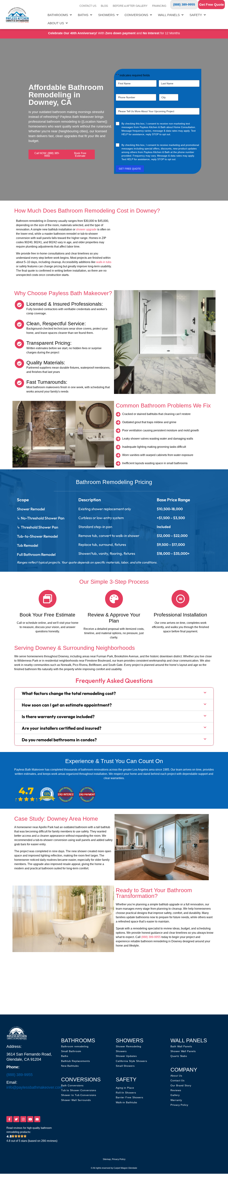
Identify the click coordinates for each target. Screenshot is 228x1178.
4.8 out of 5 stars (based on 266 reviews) (31, 1140)
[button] (114, 693)
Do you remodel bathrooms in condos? (59, 739)
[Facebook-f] (9, 1119)
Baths (83, 15)
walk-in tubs (103, 262)
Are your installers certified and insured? (61, 728)
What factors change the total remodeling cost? (69, 693)
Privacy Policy (118, 1159)
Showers (106, 15)
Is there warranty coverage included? (58, 716)
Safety (196, 15)
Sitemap (107, 1159)
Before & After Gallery (130, 5)
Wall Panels (169, 15)
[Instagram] (23, 1119)
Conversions (136, 15)
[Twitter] (16, 1119)
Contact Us (87, 5)
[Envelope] (37, 1119)
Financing (159, 5)
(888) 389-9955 (184, 4)
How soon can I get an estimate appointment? (67, 705)
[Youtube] (30, 1119)
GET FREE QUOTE (130, 168)
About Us (56, 23)
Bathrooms (58, 15)
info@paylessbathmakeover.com (34, 1087)
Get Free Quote (211, 4)
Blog (104, 5)
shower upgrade (86, 229)
